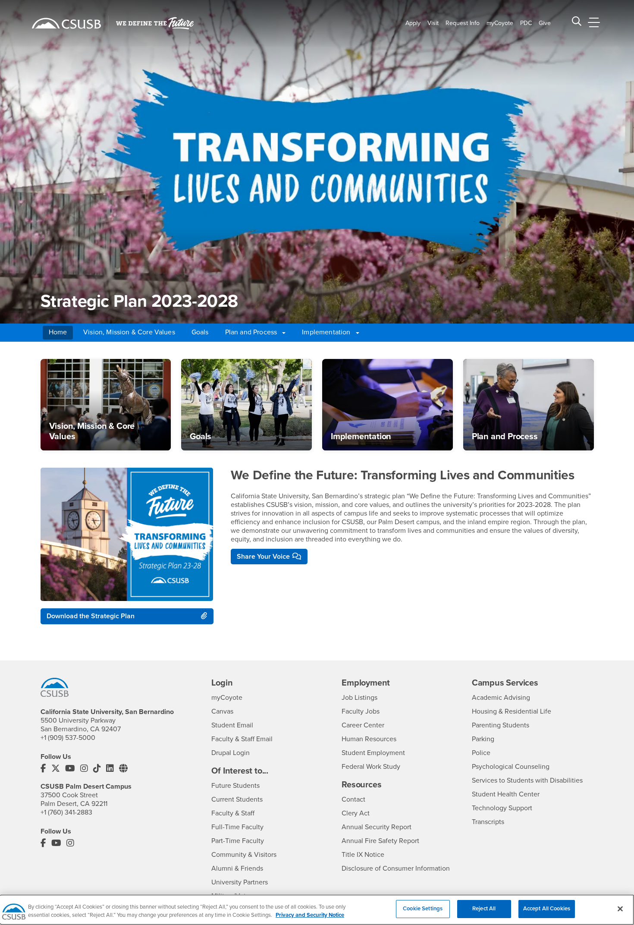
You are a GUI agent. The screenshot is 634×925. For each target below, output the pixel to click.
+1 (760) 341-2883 (66, 812)
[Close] (620, 908)
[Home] (66, 23)
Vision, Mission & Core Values (129, 332)
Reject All (484, 908)
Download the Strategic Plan (91, 616)
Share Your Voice (263, 556)
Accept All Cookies (546, 908)
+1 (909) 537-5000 (68, 737)
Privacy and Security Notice (310, 915)
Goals (200, 332)
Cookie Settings (423, 908)
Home (58, 332)
